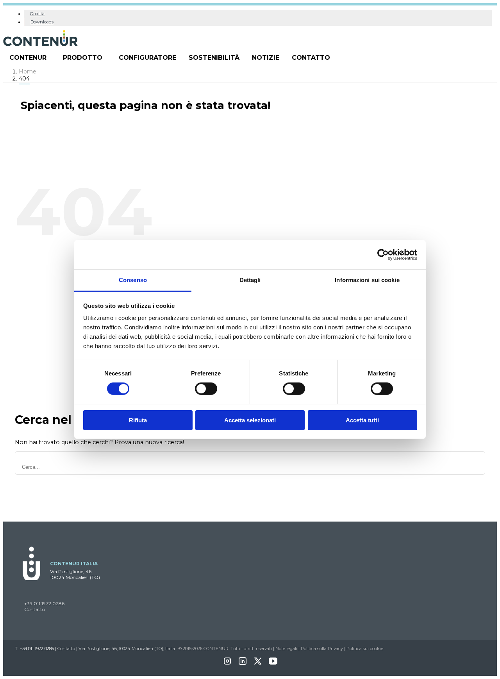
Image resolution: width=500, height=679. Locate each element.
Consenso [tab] (133, 280)
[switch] (206, 388)
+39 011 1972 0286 (44, 603)
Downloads (42, 22)
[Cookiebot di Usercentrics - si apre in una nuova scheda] (383, 254)
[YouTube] (273, 663)
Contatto (311, 57)
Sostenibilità (214, 57)
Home (27, 71)
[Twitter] (257, 663)
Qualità (37, 13)
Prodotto (82, 57)
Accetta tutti (362, 420)
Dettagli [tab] (250, 280)
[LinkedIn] (242, 663)
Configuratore (147, 57)
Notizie (265, 57)
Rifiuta (138, 420)
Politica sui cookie (364, 648)
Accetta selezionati (250, 420)
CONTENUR (27, 57)
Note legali (286, 648)
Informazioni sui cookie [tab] (367, 280)
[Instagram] (227, 663)
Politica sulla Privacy (322, 648)
